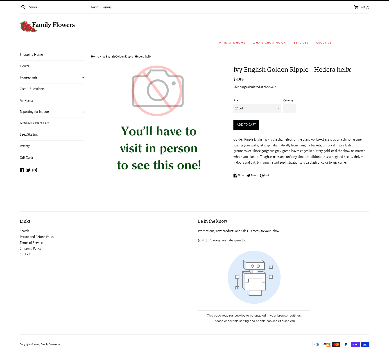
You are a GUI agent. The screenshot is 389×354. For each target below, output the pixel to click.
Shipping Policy (30, 248)
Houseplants (52, 77)
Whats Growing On (269, 42)
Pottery (25, 146)
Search (24, 231)
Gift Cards (27, 157)
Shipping (239, 87)
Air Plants (26, 100)
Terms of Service (31, 243)
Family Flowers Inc (51, 344)
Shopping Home (31, 54)
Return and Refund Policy (37, 237)
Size (235, 100)
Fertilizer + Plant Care (34, 123)
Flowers (25, 66)
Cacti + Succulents (32, 89)
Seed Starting (29, 134)
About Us (324, 42)
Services (301, 42)
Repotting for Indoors (52, 111)
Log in (94, 7)
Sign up (106, 7)
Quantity (288, 100)
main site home (232, 42)
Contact (25, 254)
